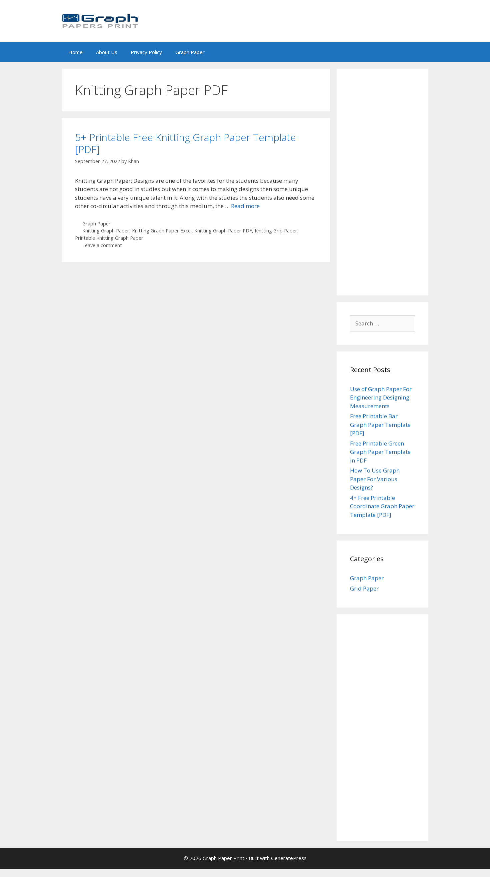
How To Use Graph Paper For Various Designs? (375, 479)
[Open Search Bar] (418, 52)
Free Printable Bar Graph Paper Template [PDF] (380, 424)
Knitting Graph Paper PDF (223, 230)
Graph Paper (190, 52)
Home (75, 52)
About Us (106, 52)
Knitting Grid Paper (276, 230)
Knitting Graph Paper (105, 230)
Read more (245, 206)
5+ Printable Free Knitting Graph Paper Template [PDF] (185, 143)
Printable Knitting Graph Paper (109, 238)
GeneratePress (289, 858)
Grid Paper (364, 588)
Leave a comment (102, 245)
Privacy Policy (146, 52)
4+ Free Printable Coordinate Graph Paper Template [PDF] (382, 506)
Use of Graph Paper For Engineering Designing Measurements (381, 397)
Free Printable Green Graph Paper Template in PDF (380, 452)
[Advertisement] (382, 182)
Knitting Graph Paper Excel (162, 230)
